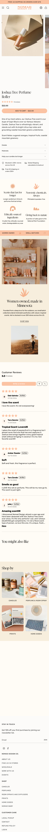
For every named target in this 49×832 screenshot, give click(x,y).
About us (6, 759)
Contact (6, 822)
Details (4, 145)
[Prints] (13, 618)
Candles (6, 787)
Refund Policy (8, 826)
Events (5, 775)
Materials (5, 151)
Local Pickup (8, 818)
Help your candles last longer (12, 156)
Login (4, 830)
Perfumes (6, 790)
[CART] (45, 7)
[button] (8, 102)
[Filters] (39, 384)
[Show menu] (3, 7)
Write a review (19, 384)
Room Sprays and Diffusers (15, 794)
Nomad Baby (7, 806)
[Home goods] (36, 618)
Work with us (8, 771)
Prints (5, 798)
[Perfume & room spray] (36, 585)
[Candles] (13, 585)
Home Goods (7, 802)
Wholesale (7, 767)
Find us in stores (10, 763)
